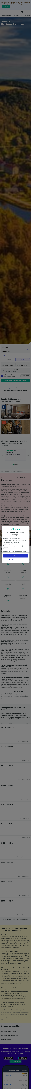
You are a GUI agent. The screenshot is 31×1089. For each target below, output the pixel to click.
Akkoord (15, 556)
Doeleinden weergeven (15, 560)
